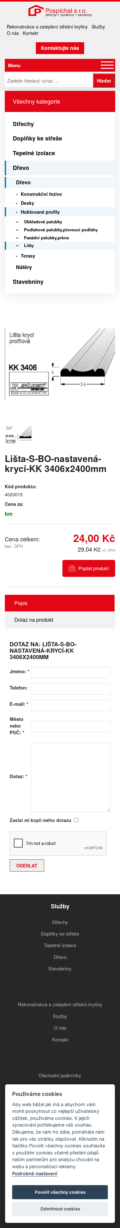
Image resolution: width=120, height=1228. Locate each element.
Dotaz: (19, 776)
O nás (13, 33)
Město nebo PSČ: (17, 726)
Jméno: (19, 671)
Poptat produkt (93, 568)
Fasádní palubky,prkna (46, 238)
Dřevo (21, 167)
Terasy (28, 255)
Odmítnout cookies (60, 1208)
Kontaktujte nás (60, 48)
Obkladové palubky (43, 222)
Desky (27, 203)
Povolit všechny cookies (60, 1192)
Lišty (29, 245)
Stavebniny (28, 281)
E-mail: (19, 704)
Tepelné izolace (34, 153)
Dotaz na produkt (33, 619)
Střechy (23, 124)
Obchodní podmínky (60, 1075)
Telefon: (19, 687)
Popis (21, 603)
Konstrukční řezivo (41, 194)
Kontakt (30, 33)
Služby (98, 26)
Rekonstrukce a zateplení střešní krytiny (47, 26)
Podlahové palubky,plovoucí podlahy (61, 230)
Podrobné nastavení (34, 1173)
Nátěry (24, 267)
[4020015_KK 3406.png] (60, 364)
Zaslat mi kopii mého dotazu (40, 820)
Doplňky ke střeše (37, 138)
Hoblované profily (40, 212)
